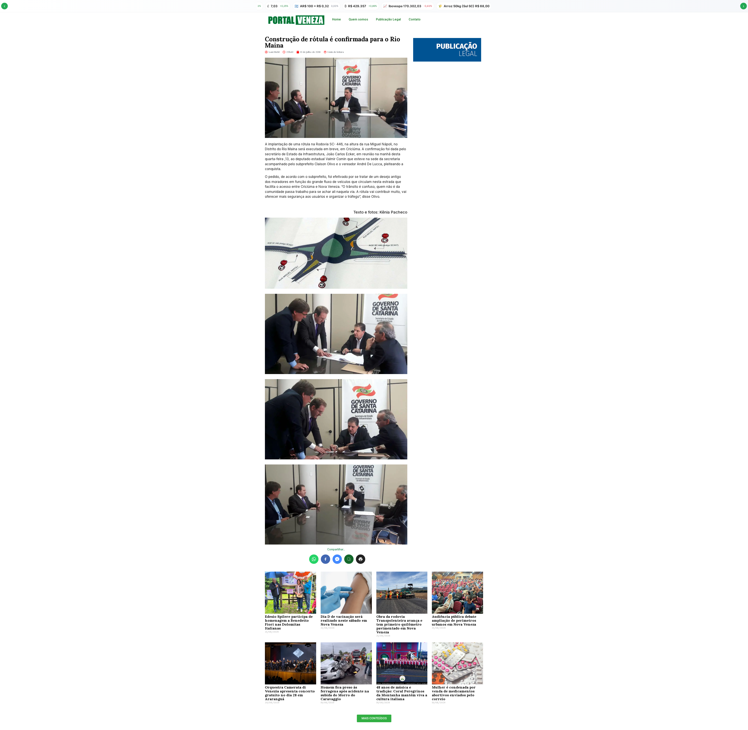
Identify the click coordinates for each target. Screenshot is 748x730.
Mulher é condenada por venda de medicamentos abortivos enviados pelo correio (454, 693)
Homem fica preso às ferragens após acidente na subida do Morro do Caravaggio (345, 693)
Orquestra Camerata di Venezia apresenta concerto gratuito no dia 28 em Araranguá (290, 693)
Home (336, 19)
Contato (415, 19)
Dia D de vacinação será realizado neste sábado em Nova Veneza (344, 620)
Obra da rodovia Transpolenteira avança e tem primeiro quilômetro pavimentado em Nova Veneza (399, 624)
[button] (374, 718)
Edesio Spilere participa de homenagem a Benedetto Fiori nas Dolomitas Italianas (289, 622)
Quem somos (358, 19)
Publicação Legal (388, 19)
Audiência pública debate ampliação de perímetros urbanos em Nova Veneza (454, 620)
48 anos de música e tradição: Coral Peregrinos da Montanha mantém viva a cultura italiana (401, 693)
